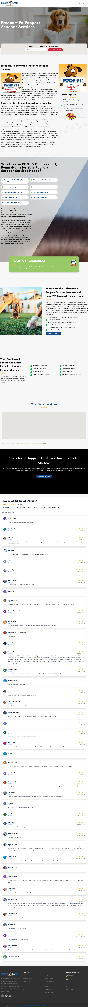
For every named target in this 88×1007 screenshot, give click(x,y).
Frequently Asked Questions (30, 987)
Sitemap (68, 984)
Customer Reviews (27, 981)
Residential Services (28, 978)
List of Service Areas (71, 987)
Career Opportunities (50, 981)
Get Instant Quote (55, 50)
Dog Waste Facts (27, 984)
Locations (7, 59)
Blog (24, 989)
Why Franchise (48, 976)
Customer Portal (48, 989)
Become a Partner (49, 978)
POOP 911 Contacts (50, 987)
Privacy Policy (69, 989)
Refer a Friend (48, 984)
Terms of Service (35, 1005)
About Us (25, 976)
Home (2, 59)
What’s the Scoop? (49, 992)
